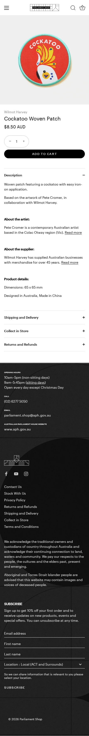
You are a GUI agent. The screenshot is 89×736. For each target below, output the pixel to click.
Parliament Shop (31, 719)
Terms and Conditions (21, 526)
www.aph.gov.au (17, 429)
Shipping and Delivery (21, 317)
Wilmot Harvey (15, 112)
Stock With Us (15, 493)
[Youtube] (16, 473)
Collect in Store (16, 331)
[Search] (73, 8)
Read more (73, 232)
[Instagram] (26, 473)
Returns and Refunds (20, 344)
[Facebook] (6, 473)
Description (13, 175)
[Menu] (6, 7)
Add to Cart (44, 154)
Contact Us (13, 487)
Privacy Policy (14, 500)
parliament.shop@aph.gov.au (27, 415)
